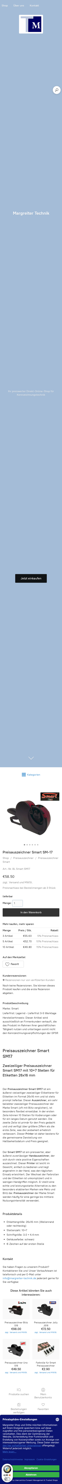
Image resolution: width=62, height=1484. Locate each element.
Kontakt (34, 5)
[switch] (7, 1479)
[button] (13, 964)
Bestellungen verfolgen (19, 1410)
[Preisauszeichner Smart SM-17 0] (31, 813)
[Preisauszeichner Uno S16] (16, 1349)
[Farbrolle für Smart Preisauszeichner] (45, 1349)
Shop (6, 858)
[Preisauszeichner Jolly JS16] (45, 1309)
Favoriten (43, 1409)
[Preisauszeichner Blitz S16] (16, 1309)
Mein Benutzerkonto (43, 1396)
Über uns (18, 5)
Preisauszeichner (23, 858)
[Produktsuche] (57, 90)
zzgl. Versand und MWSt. (18, 882)
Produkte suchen (19, 1394)
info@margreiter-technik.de (19, 1278)
